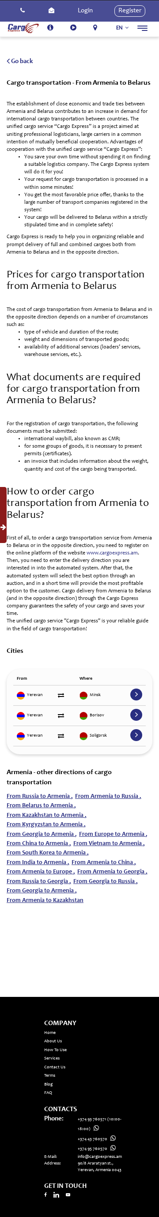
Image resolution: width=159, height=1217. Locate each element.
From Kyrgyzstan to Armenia (46, 825)
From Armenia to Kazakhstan (45, 901)
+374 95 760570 (93, 1149)
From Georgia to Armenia (42, 834)
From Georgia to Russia (105, 882)
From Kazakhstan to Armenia (47, 816)
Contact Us (54, 1067)
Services (52, 1058)
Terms (49, 1076)
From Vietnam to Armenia (109, 844)
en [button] (120, 28)
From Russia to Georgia (39, 882)
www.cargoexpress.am (112, 553)
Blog (48, 1084)
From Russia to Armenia (40, 797)
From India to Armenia (38, 863)
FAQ (48, 1093)
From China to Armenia (39, 844)
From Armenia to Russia (108, 797)
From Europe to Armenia (113, 834)
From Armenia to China (104, 863)
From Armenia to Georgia (112, 872)
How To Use (55, 1050)
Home (50, 1033)
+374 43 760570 (93, 1139)
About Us (53, 1041)
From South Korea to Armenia (48, 853)
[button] (22, 11)
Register (129, 10)
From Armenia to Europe (41, 872)
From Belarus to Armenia (41, 806)
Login (85, 10)
